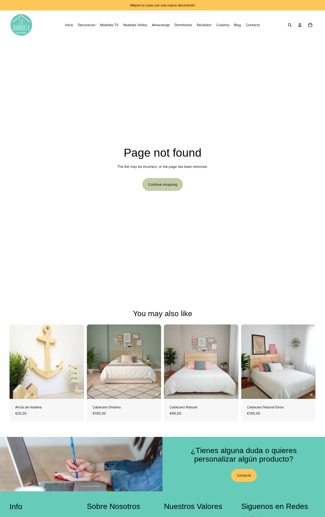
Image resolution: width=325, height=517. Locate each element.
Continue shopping (162, 184)
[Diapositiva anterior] (17, 361)
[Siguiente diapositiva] (77, 361)
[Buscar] (290, 25)
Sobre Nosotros (113, 506)
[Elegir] (76, 391)
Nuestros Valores (193, 506)
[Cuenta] (300, 25)
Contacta (244, 475)
